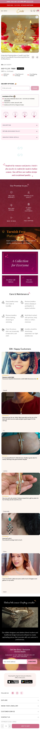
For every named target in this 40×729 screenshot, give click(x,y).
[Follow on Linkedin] (21, 693)
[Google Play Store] (26, 681)
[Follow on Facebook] (12, 693)
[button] (33, 57)
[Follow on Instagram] (17, 693)
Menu (5, 11)
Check (35, 88)
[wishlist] (34, 11)
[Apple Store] (13, 681)
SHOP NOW (7, 100)
